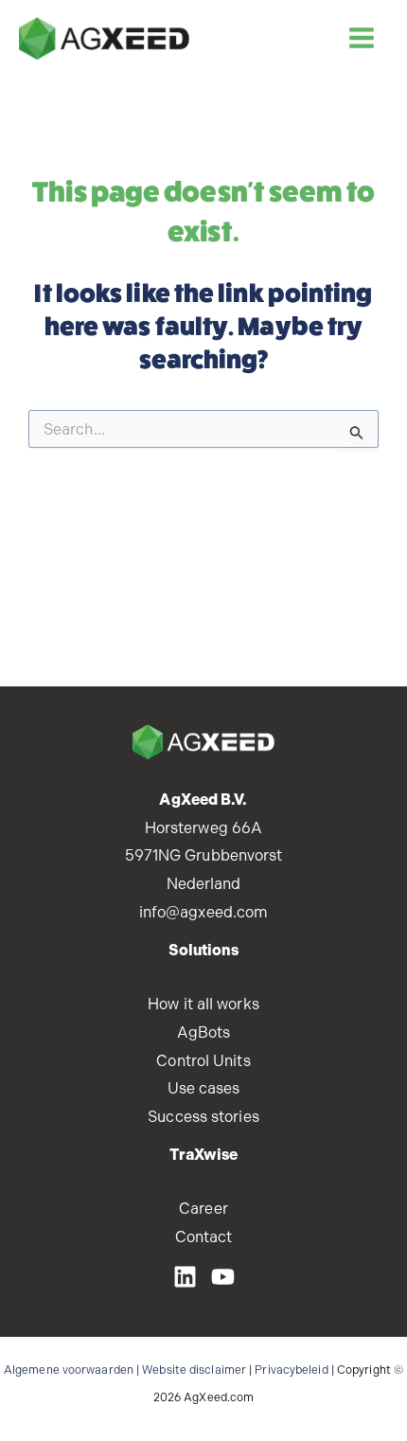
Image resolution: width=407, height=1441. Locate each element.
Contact (204, 1237)
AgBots (204, 1032)
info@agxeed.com (204, 912)
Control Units (203, 1061)
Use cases (204, 1088)
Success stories (203, 1117)
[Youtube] (223, 1277)
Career (203, 1209)
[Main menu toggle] (361, 38)
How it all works (203, 1004)
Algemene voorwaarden (68, 1370)
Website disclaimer (194, 1370)
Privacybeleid (291, 1370)
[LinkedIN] (185, 1277)
